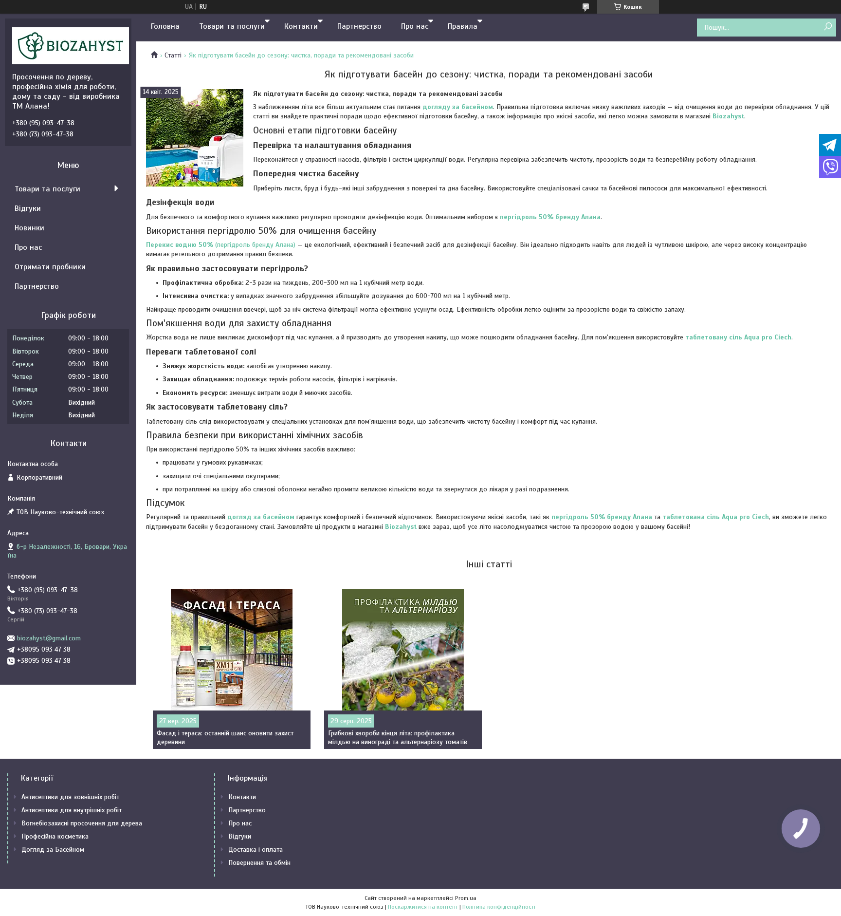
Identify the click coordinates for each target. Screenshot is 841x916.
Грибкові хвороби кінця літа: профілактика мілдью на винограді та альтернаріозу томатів (397, 737)
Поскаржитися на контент (423, 906)
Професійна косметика (55, 836)
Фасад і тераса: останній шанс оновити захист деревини (225, 737)
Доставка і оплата (255, 849)
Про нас (414, 26)
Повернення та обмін (259, 863)
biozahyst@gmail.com (49, 638)
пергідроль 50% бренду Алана (601, 517)
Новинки (29, 228)
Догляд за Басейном (52, 849)
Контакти (301, 26)
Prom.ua (465, 898)
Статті (173, 55)
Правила (462, 26)
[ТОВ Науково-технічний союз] (70, 45)
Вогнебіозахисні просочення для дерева (81, 823)
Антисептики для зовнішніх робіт (70, 797)
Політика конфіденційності (498, 906)
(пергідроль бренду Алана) (220, 245)
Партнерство (359, 26)
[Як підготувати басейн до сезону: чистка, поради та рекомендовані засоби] (194, 138)
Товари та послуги (232, 26)
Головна (165, 26)
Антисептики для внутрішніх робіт (71, 810)
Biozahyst (728, 116)
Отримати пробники (50, 267)
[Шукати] (827, 27)
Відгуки (28, 208)
